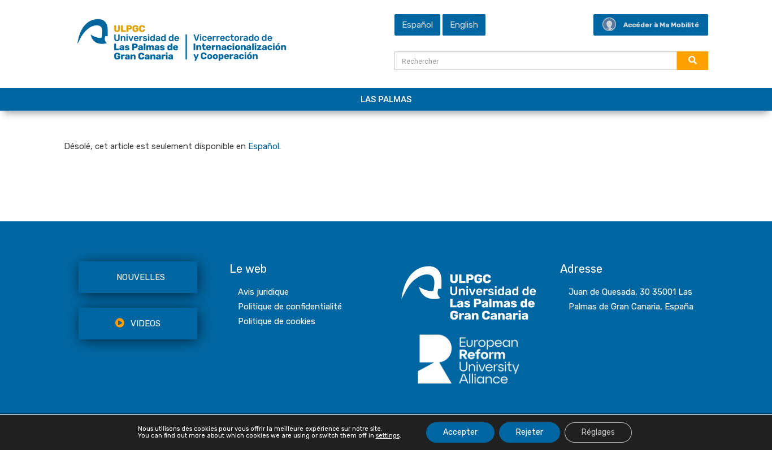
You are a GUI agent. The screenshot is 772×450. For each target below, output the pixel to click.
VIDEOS (146, 323)
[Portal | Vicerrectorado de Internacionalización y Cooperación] (182, 43)
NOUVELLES (140, 277)
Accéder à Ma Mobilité (661, 25)
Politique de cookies (276, 321)
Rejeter (529, 432)
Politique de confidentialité (290, 307)
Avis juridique (263, 292)
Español (263, 146)
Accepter (460, 432)
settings (388, 435)
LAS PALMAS (386, 99)
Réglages (598, 432)
